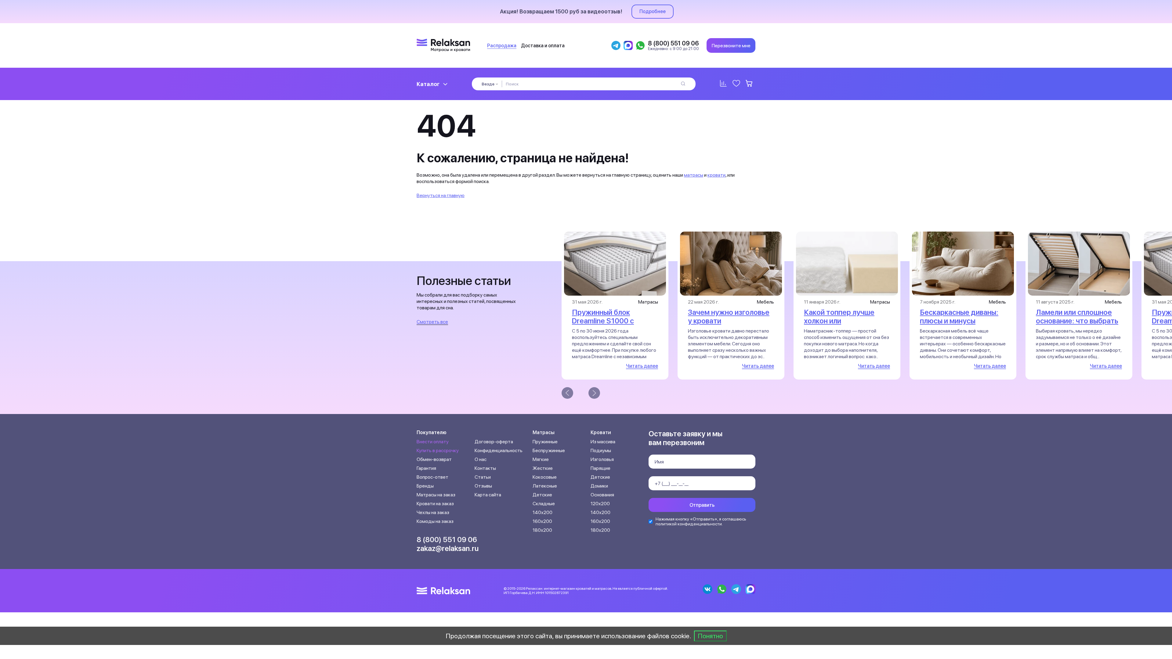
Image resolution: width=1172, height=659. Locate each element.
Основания (602, 495)
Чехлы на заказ (433, 512)
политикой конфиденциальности (689, 523)
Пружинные (545, 442)
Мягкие (541, 459)
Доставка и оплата (543, 46)
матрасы (693, 175)
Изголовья (602, 459)
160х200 (542, 521)
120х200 (600, 503)
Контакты (485, 468)
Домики (599, 486)
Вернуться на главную (441, 195)
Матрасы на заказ (436, 495)
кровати (716, 175)
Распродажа (501, 46)
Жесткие (543, 468)
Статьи (483, 477)
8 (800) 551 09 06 (447, 539)
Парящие (600, 468)
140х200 (542, 512)
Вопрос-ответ (432, 477)
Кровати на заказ (435, 503)
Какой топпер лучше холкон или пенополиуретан (839, 321)
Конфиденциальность (499, 450)
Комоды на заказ (435, 521)
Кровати (601, 432)
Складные (544, 503)
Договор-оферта (494, 442)
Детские (542, 495)
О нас (481, 459)
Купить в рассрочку (438, 450)
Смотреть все (432, 322)
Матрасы (544, 432)
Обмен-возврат (434, 459)
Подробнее (652, 11)
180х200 (542, 530)
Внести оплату (433, 442)
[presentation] (567, 393)
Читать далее (642, 366)
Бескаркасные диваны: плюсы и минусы (959, 316)
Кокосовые (545, 477)
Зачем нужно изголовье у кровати (728, 316)
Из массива (603, 442)
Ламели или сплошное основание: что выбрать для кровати (1077, 321)
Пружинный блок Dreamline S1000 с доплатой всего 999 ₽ (610, 321)
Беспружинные (549, 450)
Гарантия (426, 468)
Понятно (710, 636)
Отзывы (483, 486)
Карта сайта (488, 495)
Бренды (425, 486)
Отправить (701, 505)
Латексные (545, 486)
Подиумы (601, 450)
